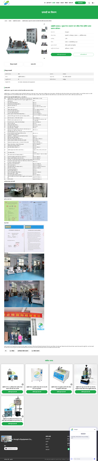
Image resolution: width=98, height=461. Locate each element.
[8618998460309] (68, 449)
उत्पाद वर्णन (33, 64)
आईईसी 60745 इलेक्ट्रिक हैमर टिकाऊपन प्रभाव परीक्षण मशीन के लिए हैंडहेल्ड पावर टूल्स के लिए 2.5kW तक (12, 419)
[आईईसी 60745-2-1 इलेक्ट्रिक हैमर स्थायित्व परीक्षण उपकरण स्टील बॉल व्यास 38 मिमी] (12, 375)
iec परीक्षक (12, 350)
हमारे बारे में (49, 2)
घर (45, 2)
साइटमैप (11, 459)
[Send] (95, 458)
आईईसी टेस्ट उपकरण (16, 20)
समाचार (57, 2)
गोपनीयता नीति (6, 459)
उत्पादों (53, 2)
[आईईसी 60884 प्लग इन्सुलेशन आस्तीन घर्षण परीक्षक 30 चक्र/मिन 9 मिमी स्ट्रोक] (61, 375)
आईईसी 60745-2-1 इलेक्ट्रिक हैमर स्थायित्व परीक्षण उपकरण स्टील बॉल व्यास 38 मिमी (12, 387)
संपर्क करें (71, 2)
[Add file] (72, 458)
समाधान (62, 2)
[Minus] (94, 429)
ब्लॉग (46, 444)
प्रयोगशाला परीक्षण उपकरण (23, 350)
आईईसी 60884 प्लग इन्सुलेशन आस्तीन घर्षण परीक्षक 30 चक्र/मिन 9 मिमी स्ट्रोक (61, 387)
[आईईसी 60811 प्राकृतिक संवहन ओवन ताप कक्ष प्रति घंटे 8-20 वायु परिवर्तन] (36, 375)
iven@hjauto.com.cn (12, 448)
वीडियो (66, 2)
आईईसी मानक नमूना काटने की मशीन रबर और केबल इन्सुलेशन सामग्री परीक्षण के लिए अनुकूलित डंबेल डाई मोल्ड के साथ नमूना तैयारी (86, 387)
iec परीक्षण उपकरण (35, 350)
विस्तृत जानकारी (13, 64)
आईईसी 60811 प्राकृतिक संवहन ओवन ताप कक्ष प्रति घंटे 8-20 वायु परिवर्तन (36, 387)
